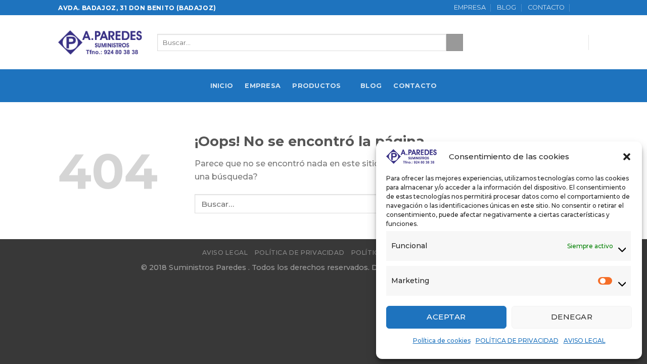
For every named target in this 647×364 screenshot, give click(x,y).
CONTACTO (546, 7)
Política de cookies (442, 340)
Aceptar (446, 317)
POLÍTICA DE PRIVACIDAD (517, 340)
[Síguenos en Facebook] (547, 42)
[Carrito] (582, 7)
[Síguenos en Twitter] (560, 42)
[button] (627, 157)
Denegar (571, 317)
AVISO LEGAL (585, 340)
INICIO (222, 85)
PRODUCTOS (316, 85)
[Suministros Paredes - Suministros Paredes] (100, 42)
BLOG (506, 7)
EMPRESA (470, 7)
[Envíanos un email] (573, 42)
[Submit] (454, 42)
